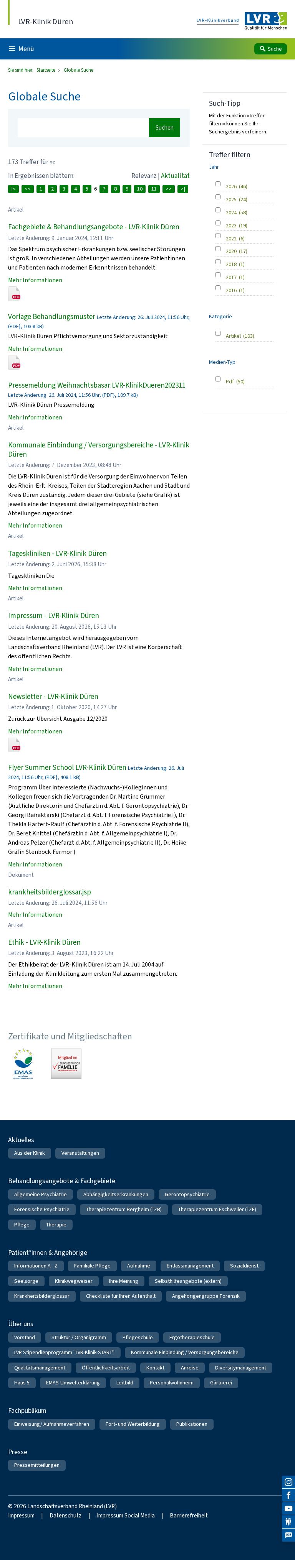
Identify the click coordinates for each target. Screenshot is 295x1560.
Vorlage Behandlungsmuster (51, 316)
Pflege (22, 1224)
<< (28, 188)
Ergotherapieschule (192, 1337)
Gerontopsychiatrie (187, 1194)
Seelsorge (26, 1281)
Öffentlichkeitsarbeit (106, 1367)
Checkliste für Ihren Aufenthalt (121, 1296)
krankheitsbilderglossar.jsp (49, 892)
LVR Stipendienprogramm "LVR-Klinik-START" (64, 1352)
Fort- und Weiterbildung (133, 1424)
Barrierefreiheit (189, 1515)
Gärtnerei (221, 1382)
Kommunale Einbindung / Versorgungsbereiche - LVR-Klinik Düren (98, 449)
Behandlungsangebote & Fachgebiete (61, 1180)
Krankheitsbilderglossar (42, 1296)
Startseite (46, 70)
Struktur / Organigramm (78, 1337)
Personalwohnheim (172, 1382)
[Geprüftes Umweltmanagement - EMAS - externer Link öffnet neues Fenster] (23, 1064)
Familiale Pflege (92, 1265)
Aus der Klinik (29, 1153)
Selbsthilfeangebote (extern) (188, 1281)
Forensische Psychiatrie (42, 1209)
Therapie (56, 1224)
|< (13, 188)
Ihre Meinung (123, 1281)
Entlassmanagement (190, 1265)
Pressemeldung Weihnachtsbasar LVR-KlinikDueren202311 (97, 385)
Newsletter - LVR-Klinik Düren (53, 696)
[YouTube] (288, 1508)
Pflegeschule (138, 1337)
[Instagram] (288, 1482)
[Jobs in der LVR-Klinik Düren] (288, 1535)
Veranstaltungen (80, 1153)
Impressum (21, 1515)
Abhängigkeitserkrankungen (115, 1194)
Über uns (20, 1323)
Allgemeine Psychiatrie (40, 1194)
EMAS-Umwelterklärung (73, 1382)
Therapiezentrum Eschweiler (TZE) (217, 1209)
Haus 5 (22, 1382)
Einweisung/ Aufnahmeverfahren (51, 1424)
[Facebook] (288, 1495)
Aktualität (175, 175)
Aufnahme (138, 1265)
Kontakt (155, 1367)
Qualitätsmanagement (39, 1367)
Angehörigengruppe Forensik (206, 1296)
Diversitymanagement (240, 1367)
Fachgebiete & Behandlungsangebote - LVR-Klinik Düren (93, 227)
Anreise (190, 1367)
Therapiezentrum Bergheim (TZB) (124, 1209)
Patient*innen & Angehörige (47, 1252)
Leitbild (124, 1382)
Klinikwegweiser (74, 1281)
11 (154, 188)
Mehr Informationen (35, 280)
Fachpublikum (27, 1410)
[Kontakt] (288, 1521)
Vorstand (24, 1337)
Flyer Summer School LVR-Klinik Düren (67, 767)
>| (183, 188)
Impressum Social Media (126, 1515)
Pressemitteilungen (37, 1465)
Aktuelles (21, 1139)
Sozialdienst (244, 1265)
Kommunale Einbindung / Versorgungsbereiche (185, 1352)
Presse (17, 1451)
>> (169, 188)
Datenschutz (65, 1515)
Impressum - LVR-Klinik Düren (53, 615)
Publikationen (191, 1424)
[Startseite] (242, 21)
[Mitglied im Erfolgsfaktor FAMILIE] (66, 1064)
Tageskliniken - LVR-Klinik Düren (57, 553)
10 (140, 188)
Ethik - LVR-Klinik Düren (44, 942)
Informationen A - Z (36, 1265)
